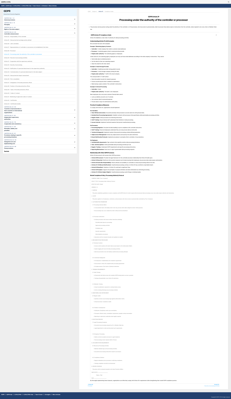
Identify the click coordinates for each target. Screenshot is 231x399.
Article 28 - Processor (10, 50)
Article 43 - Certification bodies (12, 103)
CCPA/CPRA (16, 5)
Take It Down (36, 5)
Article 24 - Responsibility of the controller (15, 36)
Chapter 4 (94, 11)
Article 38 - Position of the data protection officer (17, 86)
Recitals (6, 151)
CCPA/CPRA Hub (26, 5)
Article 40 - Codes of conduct (12, 93)
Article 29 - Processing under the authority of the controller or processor (23, 54)
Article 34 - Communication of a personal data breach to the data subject (23, 72)
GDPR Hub (9, 5)
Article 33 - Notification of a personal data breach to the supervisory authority (24, 68)
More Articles (53, 5)
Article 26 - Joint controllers (11, 43)
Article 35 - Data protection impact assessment (16, 75)
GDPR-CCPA (6, 2)
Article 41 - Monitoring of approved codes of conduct (18, 96)
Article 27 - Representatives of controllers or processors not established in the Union (26, 47)
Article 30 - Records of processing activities (15, 57)
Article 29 (101, 11)
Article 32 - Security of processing (13, 65)
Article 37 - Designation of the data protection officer (18, 82)
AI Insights (48, 394)
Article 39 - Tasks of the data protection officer (16, 89)
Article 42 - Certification (10, 100)
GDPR (2, 5)
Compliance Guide (109, 11)
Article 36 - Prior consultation (11, 79)
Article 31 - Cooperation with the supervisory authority (18, 61)
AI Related (44, 5)
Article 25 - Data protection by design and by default (17, 40)
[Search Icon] (228, 2)
